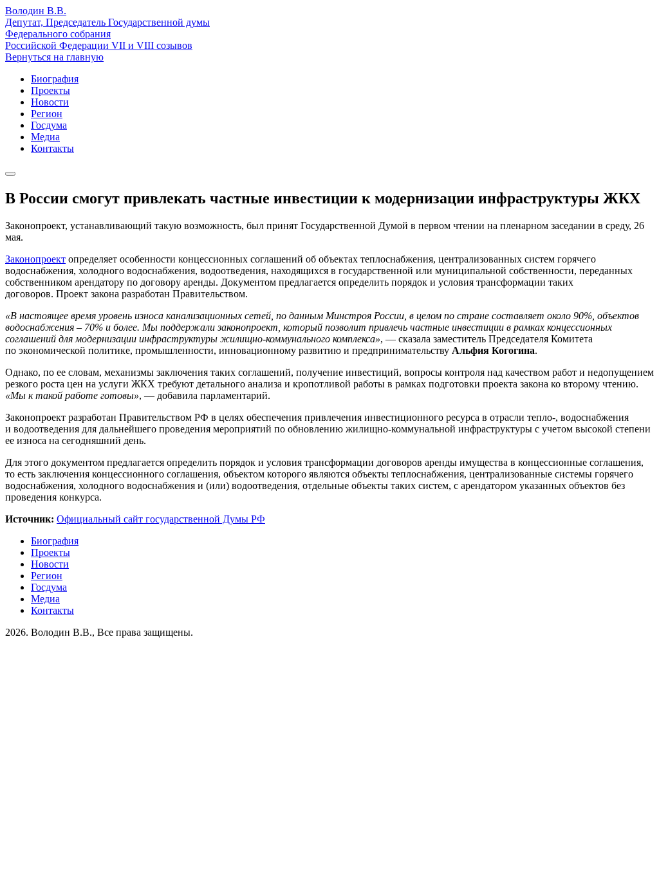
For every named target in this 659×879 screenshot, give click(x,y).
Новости (50, 102)
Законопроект (35, 259)
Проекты (50, 90)
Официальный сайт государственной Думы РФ (161, 519)
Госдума (49, 125)
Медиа (45, 136)
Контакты (52, 148)
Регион (46, 113)
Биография (55, 78)
